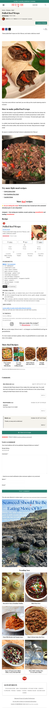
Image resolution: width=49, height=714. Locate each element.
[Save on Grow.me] (13, 29)
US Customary (12, 286)
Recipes (8, 10)
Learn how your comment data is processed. (35, 497)
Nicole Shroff (6, 229)
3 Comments (30, 18)
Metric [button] (4, 264)
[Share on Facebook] (6, 29)
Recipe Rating (5, 448)
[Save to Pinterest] (3, 29)
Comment (5, 454)
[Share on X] (9, 29)
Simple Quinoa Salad (9, 191)
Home (3, 10)
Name (4, 479)
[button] (2, 16)
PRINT (10, 242)
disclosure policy (22, 369)
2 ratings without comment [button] (24, 437)
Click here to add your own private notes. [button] (17, 308)
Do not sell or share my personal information (24, 701)
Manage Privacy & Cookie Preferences (24, 698)
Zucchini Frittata (8, 197)
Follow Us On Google (25, 432)
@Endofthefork (26, 325)
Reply (43, 395)
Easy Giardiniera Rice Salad (11, 194)
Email (4, 485)
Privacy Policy (31, 704)
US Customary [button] (12, 264)
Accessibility (36, 704)
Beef (13, 10)
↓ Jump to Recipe (41, 23)
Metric (5, 286)
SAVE (40, 242)
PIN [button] (26, 242)
